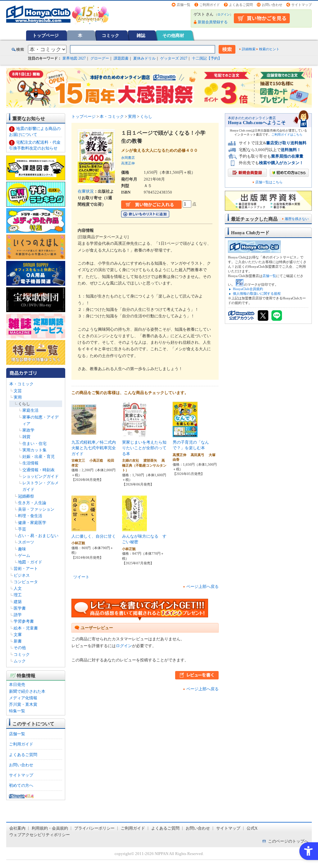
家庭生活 (30, 410)
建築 (18, 601)
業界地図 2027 (74, 58)
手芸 (22, 529)
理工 (18, 595)
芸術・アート (26, 568)
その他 (20, 647)
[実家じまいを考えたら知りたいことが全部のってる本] (134, 434)
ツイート (81, 577)
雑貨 (26, 436)
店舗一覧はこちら (269, 182)
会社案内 (17, 828)
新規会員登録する (213, 22)
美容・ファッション (36, 509)
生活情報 (30, 463)
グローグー (99, 58)
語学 (18, 614)
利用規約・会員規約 (50, 828)
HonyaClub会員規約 (248, 289)
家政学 (28, 430)
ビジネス (22, 575)
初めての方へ (21, 785)
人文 (18, 588)
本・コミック (21, 384)
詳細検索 (249, 49)
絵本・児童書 (26, 628)
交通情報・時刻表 (38, 470)
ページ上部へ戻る (202, 586)
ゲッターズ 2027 (173, 58)
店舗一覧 (183, 5)
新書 (18, 641)
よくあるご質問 (241, 5)
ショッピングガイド (40, 476)
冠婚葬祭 (26, 496)
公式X (252, 828)
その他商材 (173, 35)
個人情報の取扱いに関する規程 (257, 293)
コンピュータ (26, 582)
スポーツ (26, 542)
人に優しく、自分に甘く (93, 536)
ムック (20, 661)
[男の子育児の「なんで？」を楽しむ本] (185, 434)
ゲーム (24, 555)
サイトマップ (301, 5)
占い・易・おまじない (38, 535)
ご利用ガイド (209, 5)
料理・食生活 (30, 515)
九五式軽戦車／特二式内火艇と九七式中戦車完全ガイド (93, 448)
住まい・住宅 (34, 443)
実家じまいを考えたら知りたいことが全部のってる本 (144, 448)
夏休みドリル (144, 58)
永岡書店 (128, 157)
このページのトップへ (288, 841)
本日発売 (17, 684)
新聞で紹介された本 (27, 691)
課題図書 (121, 58)
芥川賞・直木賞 (23, 704)
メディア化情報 (23, 698)
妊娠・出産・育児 (38, 456)
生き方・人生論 (32, 502)
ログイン (223, 14)
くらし (24, 403)
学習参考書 (24, 621)
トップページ (46, 35)
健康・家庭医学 (32, 522)
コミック (110, 35)
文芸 (18, 390)
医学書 (20, 608)
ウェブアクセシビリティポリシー (39, 834)
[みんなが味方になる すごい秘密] (134, 528)
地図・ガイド (30, 562)
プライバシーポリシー (94, 828)
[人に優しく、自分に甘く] (83, 528)
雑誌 (141, 35)
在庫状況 (86, 191)
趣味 (22, 549)
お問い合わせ (272, 5)
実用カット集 (34, 450)
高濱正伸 (128, 163)
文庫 (18, 634)
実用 (18, 397)
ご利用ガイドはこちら (286, 134)
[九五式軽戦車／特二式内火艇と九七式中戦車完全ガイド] (83, 434)
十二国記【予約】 (207, 58)
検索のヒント (269, 49)
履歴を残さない (297, 219)
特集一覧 (17, 711)
